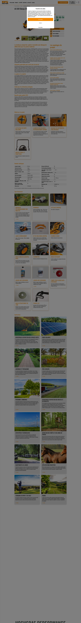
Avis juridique (40, 27)
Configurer (40, 22)
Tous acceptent (40, 19)
